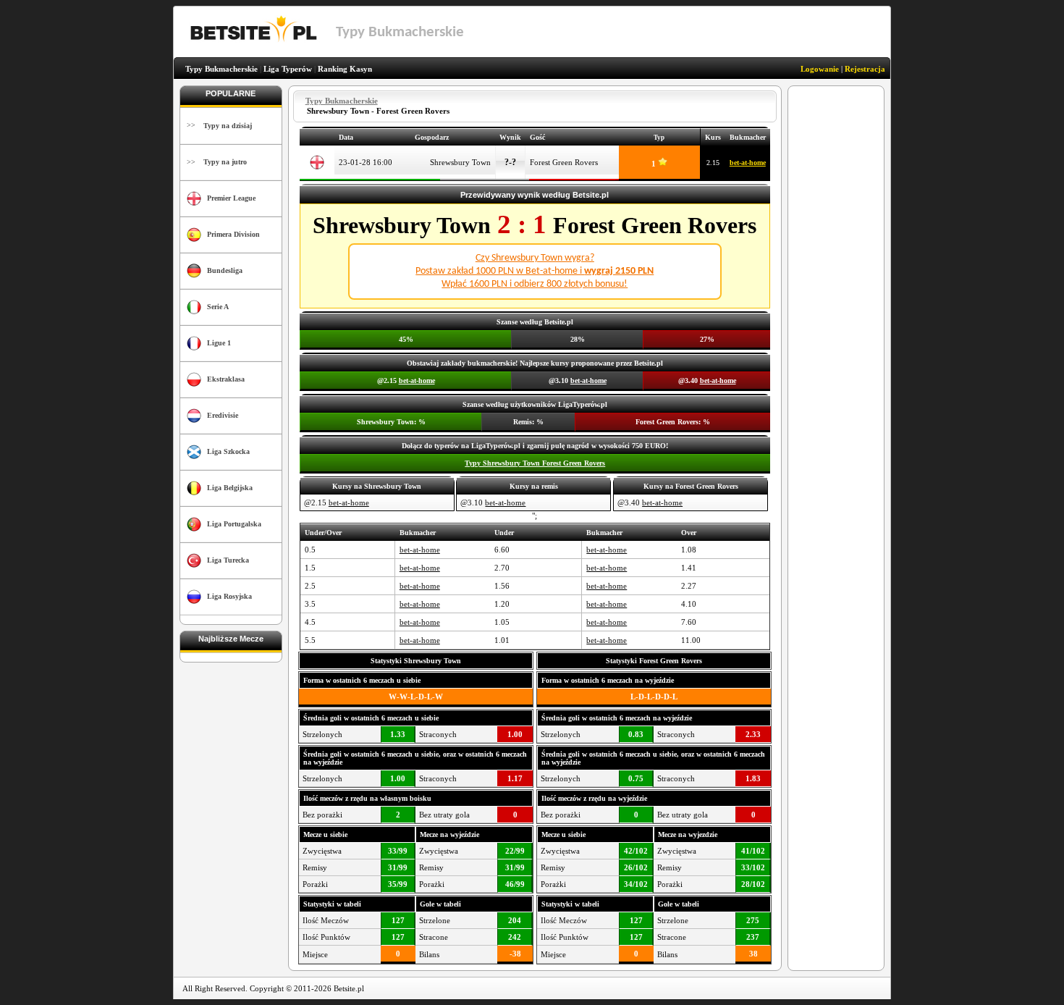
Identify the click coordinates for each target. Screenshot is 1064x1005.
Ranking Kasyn (345, 68)
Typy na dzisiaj (227, 126)
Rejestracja (865, 68)
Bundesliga (224, 270)
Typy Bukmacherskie (221, 68)
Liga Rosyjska (229, 596)
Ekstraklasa (226, 379)
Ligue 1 (219, 343)
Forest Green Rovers (564, 162)
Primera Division (233, 234)
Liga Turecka (228, 560)
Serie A (218, 307)
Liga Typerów (287, 68)
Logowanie (820, 68)
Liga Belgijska (230, 488)
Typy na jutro (225, 162)
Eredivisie (222, 415)
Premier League (231, 198)
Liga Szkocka (228, 451)
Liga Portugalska (234, 524)
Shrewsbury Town (460, 162)
